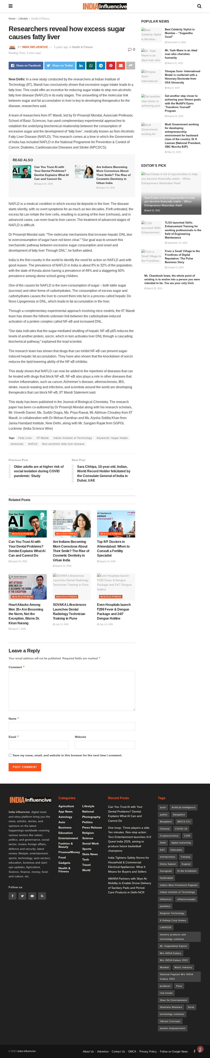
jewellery (165, 906)
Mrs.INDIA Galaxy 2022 (174, 960)
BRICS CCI (184, 821)
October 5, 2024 (175, 267)
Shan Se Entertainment (173, 1000)
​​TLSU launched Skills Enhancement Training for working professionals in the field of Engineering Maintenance (183, 230)
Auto (61, 822)
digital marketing (181, 842)
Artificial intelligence (183, 807)
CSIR (187, 835)
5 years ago (61, 47)
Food (62, 857)
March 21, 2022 (175, 63)
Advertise (102, 1051)
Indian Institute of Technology (73, 438)
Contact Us (118, 1051)
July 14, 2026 (106, 624)
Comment (17, 667)
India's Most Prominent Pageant (178, 885)
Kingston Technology (172, 913)
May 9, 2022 (173, 88)
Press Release (92, 827)
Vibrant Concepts (170, 1021)
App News (65, 811)
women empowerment (172, 1028)
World (86, 870)
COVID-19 (181, 828)
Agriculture (66, 806)
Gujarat (186, 864)
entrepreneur (167, 857)
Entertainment (68, 838)
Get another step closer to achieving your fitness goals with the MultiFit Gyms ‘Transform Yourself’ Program (183, 103)
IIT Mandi (43, 438)
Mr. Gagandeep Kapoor (173, 946)
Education (65, 832)
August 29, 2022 (175, 116)
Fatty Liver (25, 438)
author (164, 814)
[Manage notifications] (200, 1049)
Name (14, 718)
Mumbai (164, 967)
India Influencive (35, 47)
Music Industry (183, 967)
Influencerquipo (186, 899)
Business (65, 827)
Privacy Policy (148, 1051)
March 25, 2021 (154, 288)
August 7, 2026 (18, 629)
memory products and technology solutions (173, 936)
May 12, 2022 (174, 152)
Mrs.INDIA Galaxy (170, 953)
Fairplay (186, 857)
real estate (166, 993)
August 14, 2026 (107, 561)
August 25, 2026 (44, 184)
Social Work (90, 843)
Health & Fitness (40, 18)
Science (87, 838)
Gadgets (64, 862)
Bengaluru (166, 821)
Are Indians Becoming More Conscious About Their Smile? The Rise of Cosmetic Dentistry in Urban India (113, 175)
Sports (86, 848)
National (88, 811)
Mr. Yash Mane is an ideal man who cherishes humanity (181, 54)
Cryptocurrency (169, 835)
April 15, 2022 (153, 210)
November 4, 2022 (176, 42)
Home (12, 18)
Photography (91, 816)
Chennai (165, 828)
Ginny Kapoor (168, 864)
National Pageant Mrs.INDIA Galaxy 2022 (176, 976)
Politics (87, 822)
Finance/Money (69, 852)
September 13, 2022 (177, 243)
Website (80, 736)
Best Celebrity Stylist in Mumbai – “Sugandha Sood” (180, 33)
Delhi (163, 842)
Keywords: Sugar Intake (112, 438)
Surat (191, 1007)
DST (162, 850)
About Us (88, 1051)
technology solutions (172, 1014)
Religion (88, 832)
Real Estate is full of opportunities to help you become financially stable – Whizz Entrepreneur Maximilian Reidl (169, 201)
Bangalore (179, 814)
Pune (179, 986)
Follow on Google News (174, 1051)
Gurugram (166, 871)
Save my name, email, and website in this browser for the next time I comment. (67, 755)
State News (90, 854)
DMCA (132, 1051)
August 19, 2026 (106, 187)
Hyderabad (166, 878)
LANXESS (165, 927)
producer (165, 986)
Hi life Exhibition (186, 871)
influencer (166, 899)
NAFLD (33, 444)
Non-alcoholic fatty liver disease (63, 444)
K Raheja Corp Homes (173, 920)
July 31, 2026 (62, 624)
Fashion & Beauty (65, 845)
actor (163, 807)
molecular (17, 444)
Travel (86, 864)
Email (14, 737)
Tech (85, 859)
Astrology (65, 816)
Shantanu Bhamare (171, 1007)
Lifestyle (23, 18)
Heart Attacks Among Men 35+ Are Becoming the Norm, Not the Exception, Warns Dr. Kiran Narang (26, 614)
